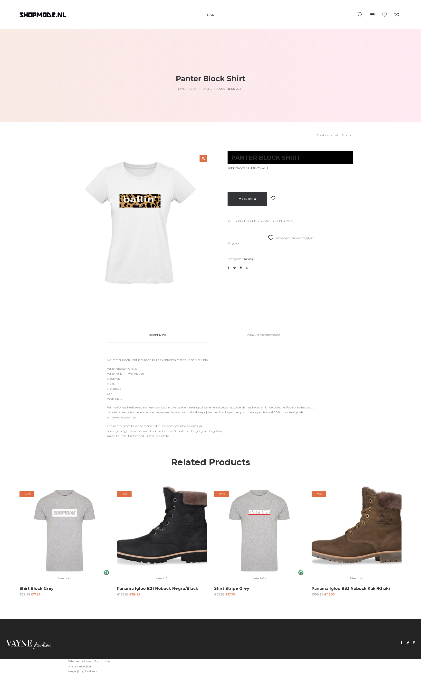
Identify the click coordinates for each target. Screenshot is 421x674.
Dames (207, 88)
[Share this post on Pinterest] (241, 268)
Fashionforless (166, 360)
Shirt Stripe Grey (231, 588)
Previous (322, 135)
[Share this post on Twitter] (234, 268)
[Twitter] (407, 642)
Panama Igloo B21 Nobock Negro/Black (157, 588)
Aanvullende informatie (263, 335)
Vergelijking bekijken (82, 671)
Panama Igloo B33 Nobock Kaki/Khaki (351, 588)
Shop (193, 88)
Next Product (344, 135)
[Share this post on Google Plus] (247, 268)
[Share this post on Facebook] (228, 268)
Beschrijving (157, 335)
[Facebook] (401, 642)
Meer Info (247, 199)
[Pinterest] (414, 642)
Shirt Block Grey (36, 588)
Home (181, 88)
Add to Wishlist (273, 198)
